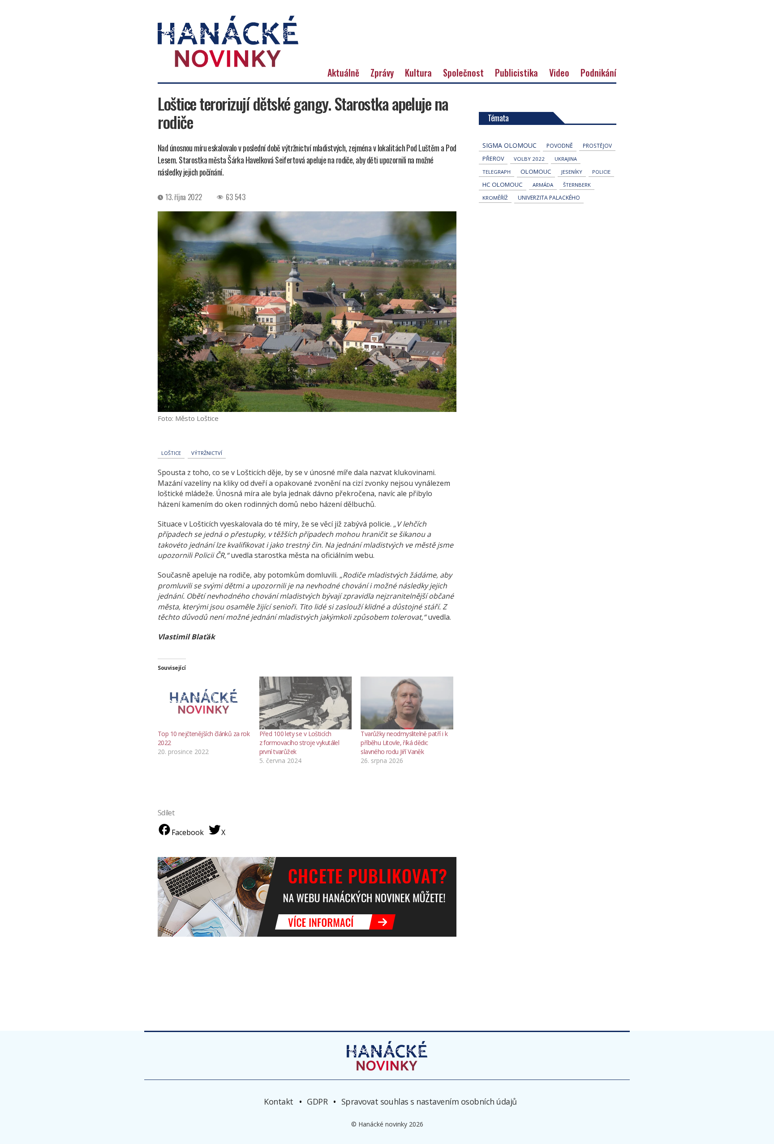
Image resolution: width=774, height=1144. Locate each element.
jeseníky (571, 171)
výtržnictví (206, 453)
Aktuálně (343, 72)
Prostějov (597, 145)
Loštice (171, 453)
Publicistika (516, 72)
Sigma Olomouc (509, 145)
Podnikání (598, 72)
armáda (543, 184)
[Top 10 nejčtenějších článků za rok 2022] (204, 703)
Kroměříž (495, 197)
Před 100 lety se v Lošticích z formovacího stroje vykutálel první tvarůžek (299, 742)
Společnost (463, 72)
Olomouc (535, 171)
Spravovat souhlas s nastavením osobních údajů (429, 1101)
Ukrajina (566, 158)
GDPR (317, 1101)
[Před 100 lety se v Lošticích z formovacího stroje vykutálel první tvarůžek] (305, 703)
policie (601, 171)
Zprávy (382, 72)
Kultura (418, 72)
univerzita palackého (549, 197)
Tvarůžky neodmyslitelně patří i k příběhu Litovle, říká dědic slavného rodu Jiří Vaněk (404, 742)
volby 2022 (529, 158)
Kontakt (278, 1101)
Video (559, 72)
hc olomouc (502, 184)
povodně (559, 146)
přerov (493, 159)
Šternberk (577, 184)
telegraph (496, 171)
